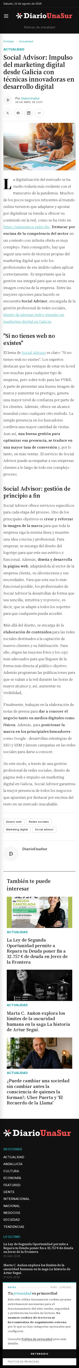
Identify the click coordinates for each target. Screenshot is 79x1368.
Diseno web (14, 821)
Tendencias (13, 1227)
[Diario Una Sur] (44, 16)
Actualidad (26, 41)
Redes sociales (39, 821)
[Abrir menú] (8, 16)
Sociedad (11, 1220)
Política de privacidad (36, 1339)
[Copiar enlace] (39, 113)
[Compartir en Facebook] (18, 113)
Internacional (16, 1199)
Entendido (39, 1353)
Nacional (11, 1206)
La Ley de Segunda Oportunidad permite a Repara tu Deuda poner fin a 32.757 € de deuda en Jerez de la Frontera (38, 1248)
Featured (12, 1185)
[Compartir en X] (7, 113)
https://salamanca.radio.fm (26, 226)
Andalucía (12, 1164)
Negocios (11, 1213)
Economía (12, 1178)
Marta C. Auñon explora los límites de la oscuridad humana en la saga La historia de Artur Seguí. (36, 1269)
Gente (8, 1192)
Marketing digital (17, 829)
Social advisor (44, 829)
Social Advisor (34, 352)
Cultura (11, 1171)
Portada (8, 41)
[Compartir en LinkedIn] (28, 113)
